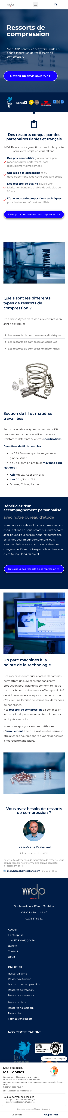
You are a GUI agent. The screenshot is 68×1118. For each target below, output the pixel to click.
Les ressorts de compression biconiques (34, 348)
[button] (35, 4)
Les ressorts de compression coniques (32, 341)
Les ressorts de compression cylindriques (34, 335)
